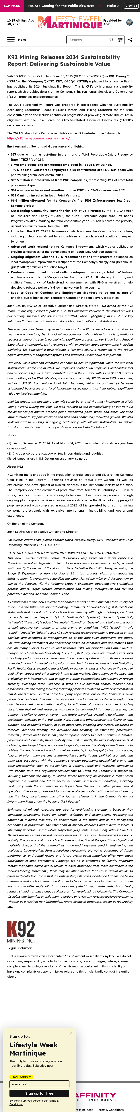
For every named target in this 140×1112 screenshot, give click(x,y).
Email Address (21, 1077)
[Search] (111, 39)
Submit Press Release (78, 1110)
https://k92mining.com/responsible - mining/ (38, 138)
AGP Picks (12, 6)
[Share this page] (130, 39)
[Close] (71, 1032)
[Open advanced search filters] (120, 39)
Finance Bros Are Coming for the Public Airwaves (53, 6)
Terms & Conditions (110, 1110)
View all (131, 5)
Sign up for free (39, 1093)
